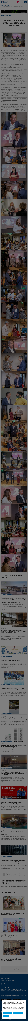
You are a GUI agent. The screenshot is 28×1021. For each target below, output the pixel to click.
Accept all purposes (8, 1012)
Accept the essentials (18, 1012)
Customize (6, 1016)
